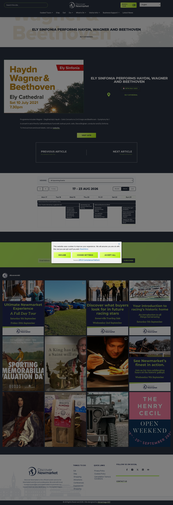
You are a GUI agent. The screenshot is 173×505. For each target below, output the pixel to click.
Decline (62, 255)
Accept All (110, 255)
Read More (84, 249)
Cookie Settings (85, 255)
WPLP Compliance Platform (89, 260)
